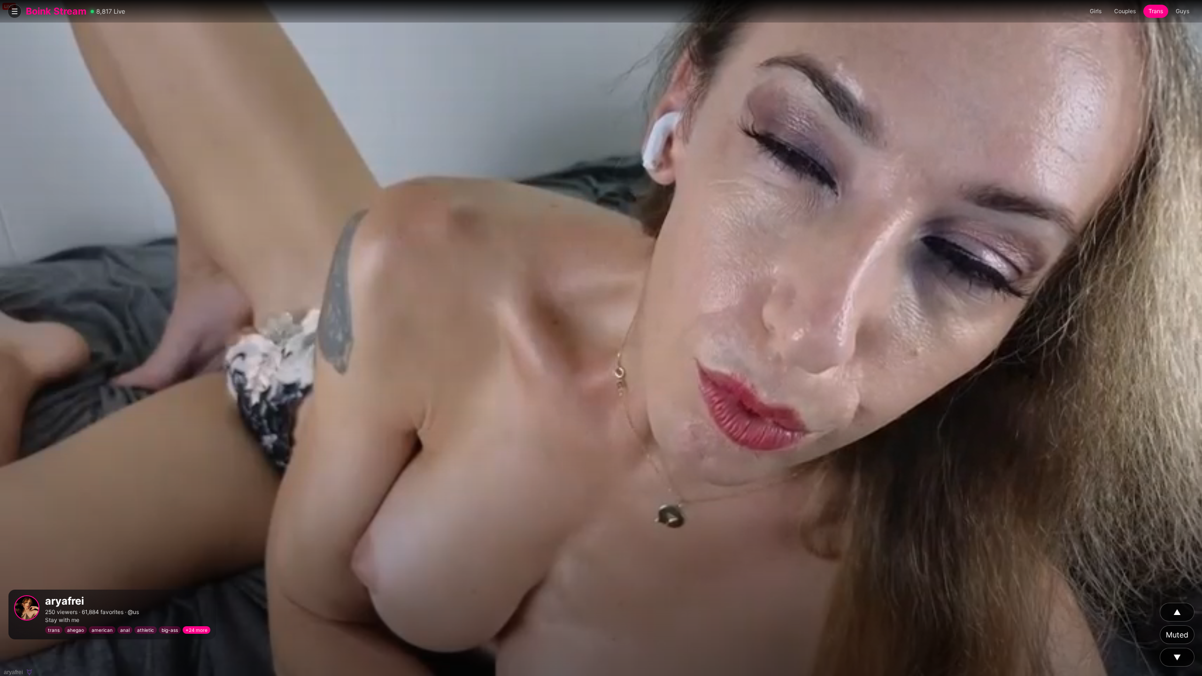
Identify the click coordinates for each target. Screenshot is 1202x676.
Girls (1096, 11)
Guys (1182, 11)
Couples (1125, 11)
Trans (1155, 11)
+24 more (196, 630)
